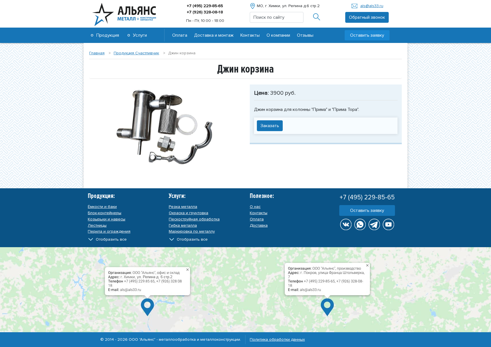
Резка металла (183, 206)
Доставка (259, 225)
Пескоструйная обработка (194, 219)
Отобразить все (111, 239)
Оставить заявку (367, 210)
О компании (278, 35)
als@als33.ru (371, 5)
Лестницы (97, 225)
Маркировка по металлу (192, 231)
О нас (255, 206)
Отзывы (305, 35)
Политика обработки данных (277, 339)
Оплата (179, 35)
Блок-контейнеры (104, 212)
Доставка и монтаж (214, 35)
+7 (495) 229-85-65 (205, 5)
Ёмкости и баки (102, 206)
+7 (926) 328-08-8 (205, 12)
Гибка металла (183, 225)
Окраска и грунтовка (188, 212)
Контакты (250, 35)
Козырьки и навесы (106, 219)
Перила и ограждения (109, 231)
